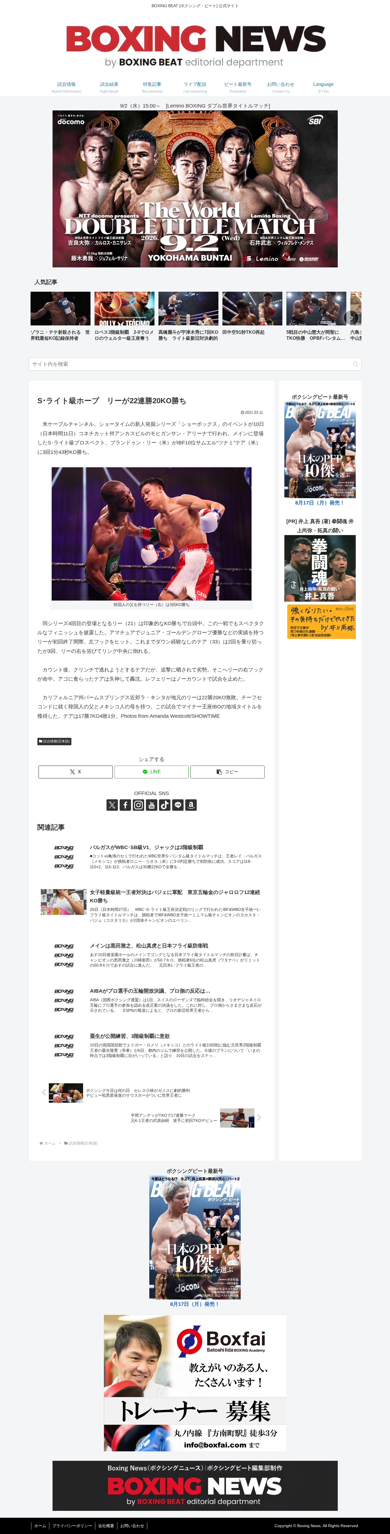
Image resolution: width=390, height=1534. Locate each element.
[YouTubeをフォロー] (151, 805)
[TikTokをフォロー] (164, 805)
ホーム (40, 1525)
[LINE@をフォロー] (178, 805)
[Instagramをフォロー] (138, 805)
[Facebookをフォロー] (125, 805)
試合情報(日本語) (56, 741)
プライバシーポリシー (72, 1525)
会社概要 (106, 1525)
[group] (60, 318)
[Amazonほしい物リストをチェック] (191, 805)
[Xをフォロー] (112, 805)
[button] (351, 318)
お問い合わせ (132, 1525)
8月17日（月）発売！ (320, 503)
